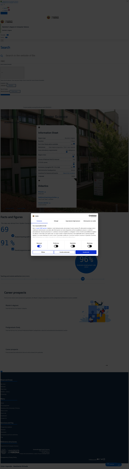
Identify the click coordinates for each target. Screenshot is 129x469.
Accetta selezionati (64, 252)
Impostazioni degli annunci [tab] (73, 221)
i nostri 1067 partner (41, 228)
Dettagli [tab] (56, 221)
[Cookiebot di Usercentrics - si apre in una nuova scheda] (89, 216)
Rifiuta (43, 252)
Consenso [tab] (39, 221)
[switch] (56, 246)
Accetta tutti (86, 252)
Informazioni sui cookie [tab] (90, 221)
